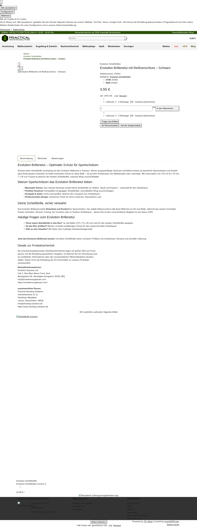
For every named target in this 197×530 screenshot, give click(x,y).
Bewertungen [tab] (58, 158)
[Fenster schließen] (19, 64)
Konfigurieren (7, 12)
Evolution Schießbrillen (120, 77)
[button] (192, 38)
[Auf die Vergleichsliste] (19, 68)
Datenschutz (19, 29)
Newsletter (77, 509)
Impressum (5, 29)
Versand (123, 96)
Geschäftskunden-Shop (183, 32)
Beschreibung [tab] (26, 158)
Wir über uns (78, 506)
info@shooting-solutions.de (43, 512)
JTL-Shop (148, 521)
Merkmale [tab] (42, 158)
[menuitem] (7, 46)
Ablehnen (5, 15)
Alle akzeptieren (8, 8)
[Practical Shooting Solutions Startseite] (15, 38)
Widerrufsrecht (134, 518)
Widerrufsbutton (98, 522)
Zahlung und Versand (82, 503)
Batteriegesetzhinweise (137, 515)
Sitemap (131, 509)
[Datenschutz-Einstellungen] (1, 2)
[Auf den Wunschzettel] (22, 68)
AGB (129, 506)
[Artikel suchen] (126, 38)
